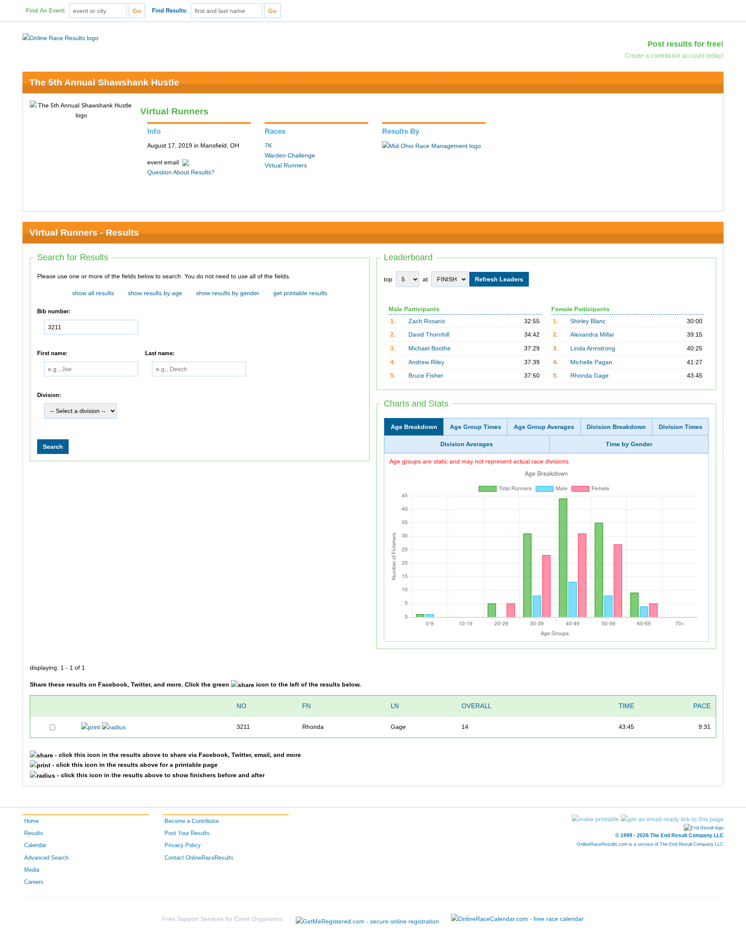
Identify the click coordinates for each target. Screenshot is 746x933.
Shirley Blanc (588, 321)
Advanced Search (46, 858)
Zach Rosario (426, 321)
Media (31, 870)
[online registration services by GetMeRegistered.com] (367, 919)
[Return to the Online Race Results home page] (60, 37)
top (388, 279)
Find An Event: (46, 11)
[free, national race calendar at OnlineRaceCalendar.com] (517, 919)
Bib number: (53, 312)
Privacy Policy (182, 845)
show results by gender (227, 293)
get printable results (300, 293)
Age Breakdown (414, 426)
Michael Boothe (429, 348)
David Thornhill (428, 334)
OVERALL (476, 705)
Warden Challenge (290, 155)
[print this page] (595, 819)
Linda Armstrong (592, 348)
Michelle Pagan (591, 362)
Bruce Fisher (425, 375)
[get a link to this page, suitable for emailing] (672, 819)
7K (268, 145)
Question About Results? (181, 172)
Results (33, 833)
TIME (626, 705)
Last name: (159, 353)
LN (395, 705)
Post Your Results (187, 833)
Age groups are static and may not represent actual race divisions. (479, 461)
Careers (34, 882)
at (425, 279)
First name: (52, 353)
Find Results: (169, 11)
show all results (93, 293)
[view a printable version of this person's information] (90, 726)
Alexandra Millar (592, 334)
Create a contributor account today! (674, 55)
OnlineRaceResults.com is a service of (650, 844)
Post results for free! (686, 44)
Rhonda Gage (589, 375)
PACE (702, 705)
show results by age (155, 293)
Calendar (35, 845)
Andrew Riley (426, 362)
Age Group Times (475, 426)
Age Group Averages (544, 426)
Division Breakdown (616, 426)
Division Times (680, 426)
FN (306, 705)
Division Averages (466, 444)
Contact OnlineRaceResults (199, 858)
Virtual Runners (286, 165)
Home (31, 821)
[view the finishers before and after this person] (114, 726)
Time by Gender (629, 444)
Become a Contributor (191, 821)
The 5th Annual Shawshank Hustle (104, 82)
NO (242, 705)
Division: (49, 395)
